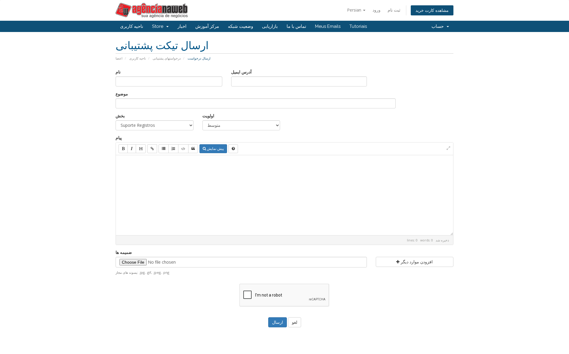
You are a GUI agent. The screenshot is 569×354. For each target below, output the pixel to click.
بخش (120, 115)
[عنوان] (141, 148)
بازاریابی (270, 26)
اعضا (119, 58)
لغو (294, 322)
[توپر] (123, 148)
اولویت (208, 115)
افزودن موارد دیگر (416, 262)
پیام (119, 137)
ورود (377, 10)
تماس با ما (296, 26)
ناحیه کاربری (131, 26)
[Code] (183, 148)
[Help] (233, 148)
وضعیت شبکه (240, 26)
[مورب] (131, 148)
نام (118, 72)
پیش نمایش (215, 148)
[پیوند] (152, 148)
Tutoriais (358, 26)
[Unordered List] (164, 148)
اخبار (182, 26)
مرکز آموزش (207, 26)
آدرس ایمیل (241, 72)
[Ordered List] (173, 148)
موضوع (122, 94)
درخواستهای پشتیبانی (167, 58)
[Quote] (193, 148)
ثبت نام (394, 10)
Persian (354, 10)
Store (159, 26)
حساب (438, 26)
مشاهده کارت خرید (432, 10)
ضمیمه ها (124, 252)
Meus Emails (328, 26)
